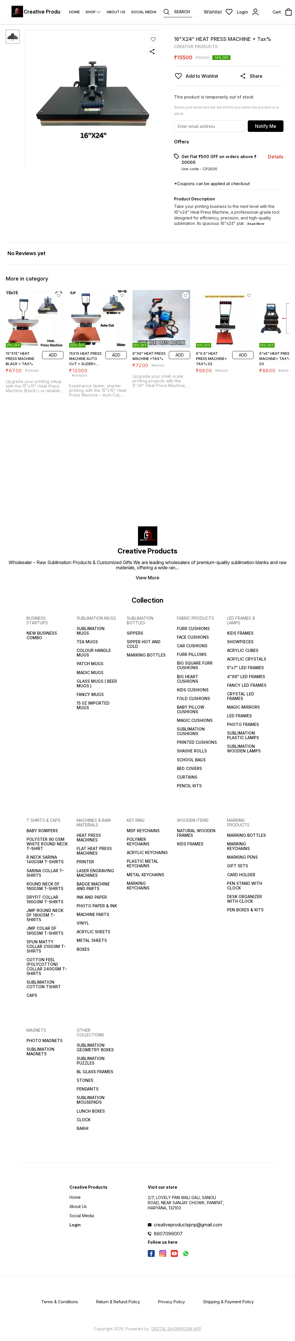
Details (275, 157)
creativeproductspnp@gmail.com (188, 1224)
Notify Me (265, 126)
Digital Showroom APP (176, 1328)
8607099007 (168, 1233)
